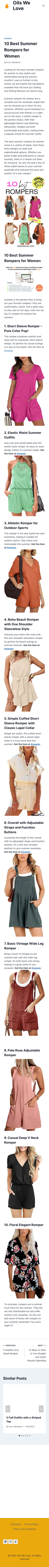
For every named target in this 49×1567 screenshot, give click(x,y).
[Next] (41, 1408)
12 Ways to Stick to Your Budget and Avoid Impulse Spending (36, 1353)
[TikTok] (15, 1541)
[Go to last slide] (7, 1408)
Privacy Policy (31, 1524)
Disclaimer (16, 1524)
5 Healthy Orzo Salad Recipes (11, 1349)
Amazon (8, 350)
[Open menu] (43, 6)
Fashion (8, 38)
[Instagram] (10, 1541)
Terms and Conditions (24, 1529)
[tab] (19, 1435)
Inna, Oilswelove (14, 62)
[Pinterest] (5, 1541)
